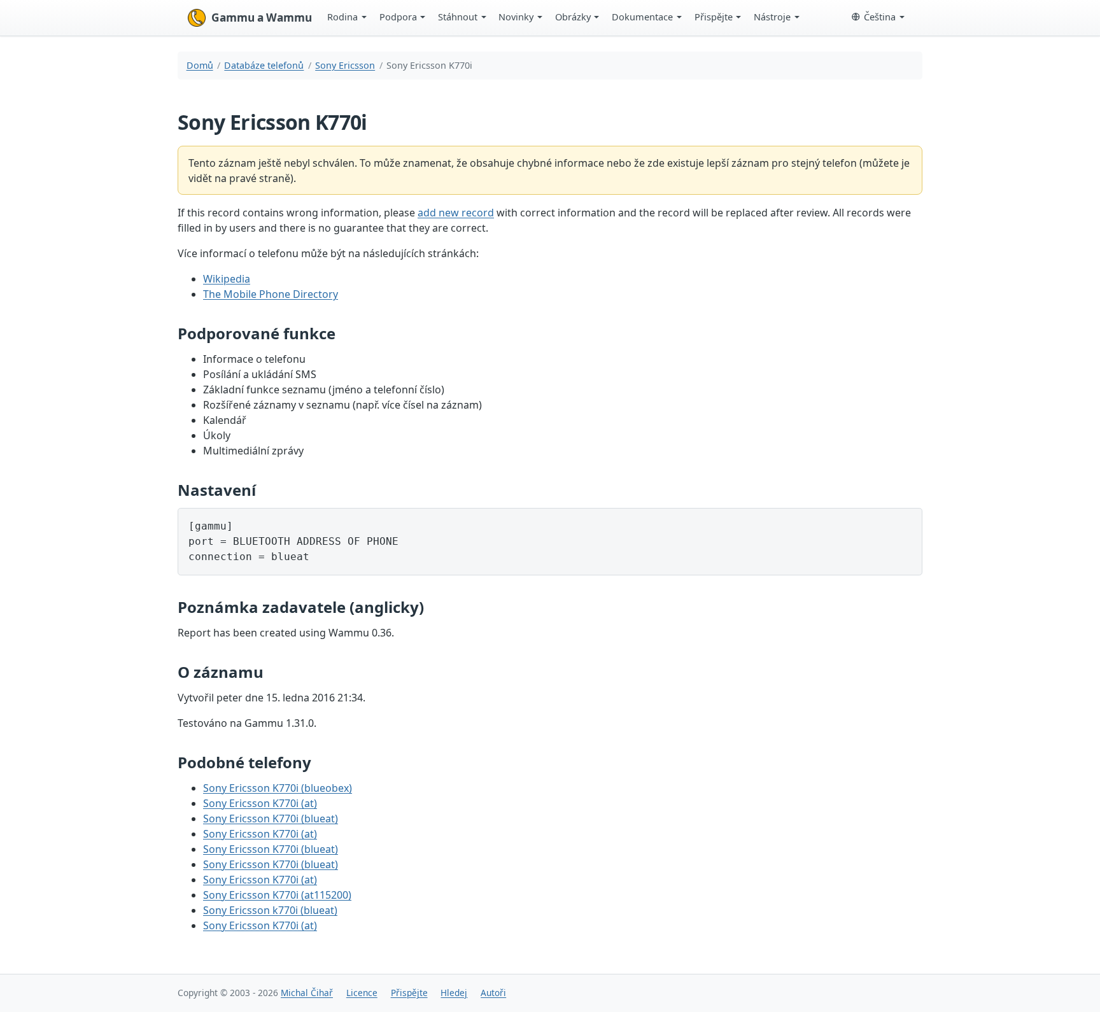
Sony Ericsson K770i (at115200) (277, 895)
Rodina (342, 16)
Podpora (398, 16)
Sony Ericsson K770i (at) (260, 803)
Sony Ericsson (345, 65)
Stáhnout (457, 16)
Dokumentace (642, 16)
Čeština (880, 16)
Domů (200, 65)
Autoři (493, 993)
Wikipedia (226, 279)
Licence (361, 993)
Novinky (515, 16)
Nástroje (772, 16)
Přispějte (714, 16)
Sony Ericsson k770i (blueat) (270, 910)
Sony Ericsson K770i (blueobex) (277, 788)
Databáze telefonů (264, 65)
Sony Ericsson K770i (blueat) (270, 819)
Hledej (454, 993)
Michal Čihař (307, 993)
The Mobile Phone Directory (270, 294)
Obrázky (573, 16)
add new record (456, 213)
